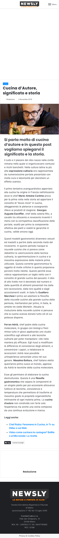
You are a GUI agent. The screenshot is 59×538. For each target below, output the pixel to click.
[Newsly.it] (29, 4)
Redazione (10, 99)
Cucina (6, 84)
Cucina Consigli (18, 443)
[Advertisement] (29, 43)
